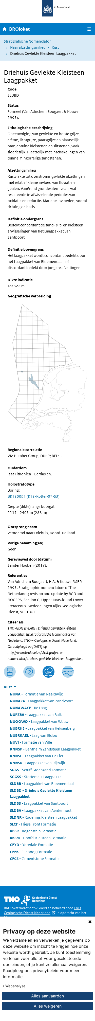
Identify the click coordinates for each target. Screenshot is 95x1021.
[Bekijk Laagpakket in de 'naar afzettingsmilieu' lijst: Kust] (48, 672)
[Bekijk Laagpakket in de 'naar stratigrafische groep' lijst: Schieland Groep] (68, 672)
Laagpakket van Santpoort (39, 803)
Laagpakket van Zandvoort (41, 700)
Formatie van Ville (31, 742)
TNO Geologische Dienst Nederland (42, 910)
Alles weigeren (48, 1006)
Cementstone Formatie (35, 858)
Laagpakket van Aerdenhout (40, 810)
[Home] (4, 29)
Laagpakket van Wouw (39, 721)
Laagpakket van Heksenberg (42, 728)
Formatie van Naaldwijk (36, 694)
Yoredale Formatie (31, 844)
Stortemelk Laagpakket (36, 776)
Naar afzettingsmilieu (27, 47)
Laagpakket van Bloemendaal (42, 783)
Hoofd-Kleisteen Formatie (38, 837)
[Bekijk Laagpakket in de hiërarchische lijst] (10, 672)
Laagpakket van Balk (36, 714)
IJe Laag (28, 707)
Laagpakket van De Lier (36, 756)
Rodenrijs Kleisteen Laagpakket (43, 817)
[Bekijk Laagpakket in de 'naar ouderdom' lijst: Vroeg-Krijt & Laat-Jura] (29, 672)
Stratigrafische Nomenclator (27, 41)
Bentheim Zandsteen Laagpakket (45, 749)
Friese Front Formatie (33, 824)
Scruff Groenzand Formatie (38, 769)
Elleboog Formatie (31, 851)
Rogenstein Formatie (33, 831)
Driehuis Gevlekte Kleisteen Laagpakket (41, 793)
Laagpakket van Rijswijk (37, 762)
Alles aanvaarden (47, 995)
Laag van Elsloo (33, 735)
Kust (55, 47)
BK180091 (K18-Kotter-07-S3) (34, 496)
